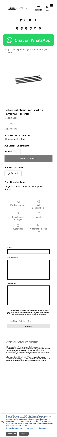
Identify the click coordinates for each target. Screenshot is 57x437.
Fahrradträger (40, 49)
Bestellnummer (12, 258)
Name (9, 247)
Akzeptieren (11, 434)
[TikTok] (26, 28)
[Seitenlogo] (28, 8)
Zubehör (8, 52)
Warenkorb (18, 229)
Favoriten (38, 217)
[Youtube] (31, 28)
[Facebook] (17, 28)
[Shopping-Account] (35, 20)
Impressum (30, 428)
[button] (13, 173)
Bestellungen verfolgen (18, 218)
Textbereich (11, 283)
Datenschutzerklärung (14, 428)
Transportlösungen (22, 49)
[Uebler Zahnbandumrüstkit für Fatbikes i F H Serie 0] (28, 80)
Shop (7, 49)
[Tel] (40, 28)
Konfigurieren (44, 428)
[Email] (35, 28)
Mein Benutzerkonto (39, 206)
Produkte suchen (18, 205)
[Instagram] (22, 28)
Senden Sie (28, 326)
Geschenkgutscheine (38, 230)
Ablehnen (23, 434)
